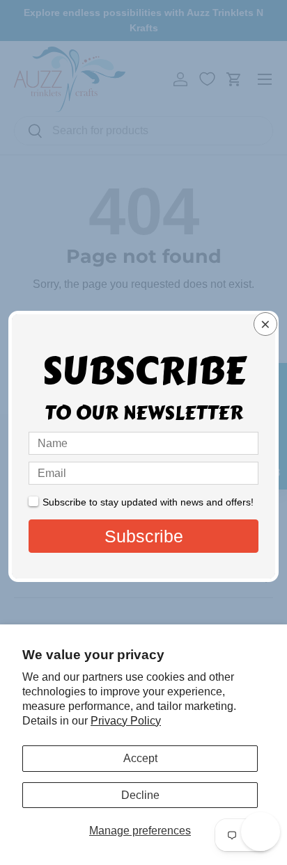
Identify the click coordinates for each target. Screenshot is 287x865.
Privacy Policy (126, 721)
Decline (140, 795)
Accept (140, 758)
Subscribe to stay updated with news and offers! (148, 502)
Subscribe (143, 536)
